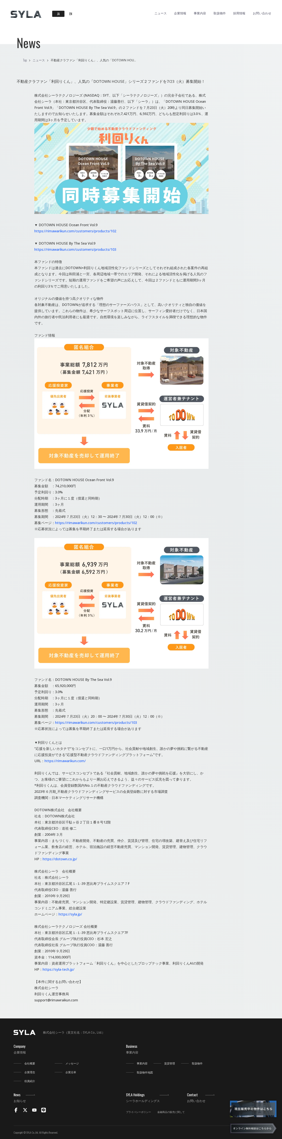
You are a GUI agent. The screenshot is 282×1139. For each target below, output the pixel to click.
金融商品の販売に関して (171, 1112)
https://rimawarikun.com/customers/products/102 (75, 231)
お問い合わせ (262, 13)
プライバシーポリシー (138, 1112)
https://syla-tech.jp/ (58, 969)
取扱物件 (220, 13)
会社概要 (29, 1063)
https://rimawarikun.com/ (65, 761)
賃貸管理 (169, 1063)
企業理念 (29, 1072)
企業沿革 (70, 1072)
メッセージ (72, 1063)
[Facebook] (16, 1110)
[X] (25, 1110)
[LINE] (43, 1110)
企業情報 (180, 13)
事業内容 (200, 13)
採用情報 (239, 13)
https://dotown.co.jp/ (60, 859)
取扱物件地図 (145, 1072)
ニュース (160, 13)
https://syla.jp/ (70, 914)
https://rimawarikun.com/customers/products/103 (75, 249)
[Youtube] (34, 1110)
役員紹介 (29, 1081)
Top (25, 60)
